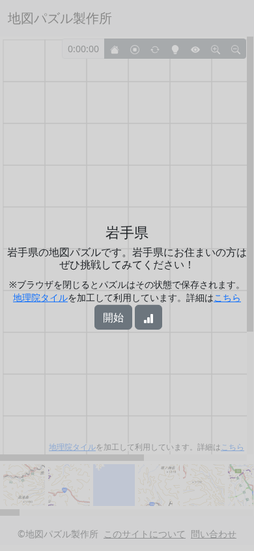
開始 (113, 317)
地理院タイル (40, 297)
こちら (227, 297)
